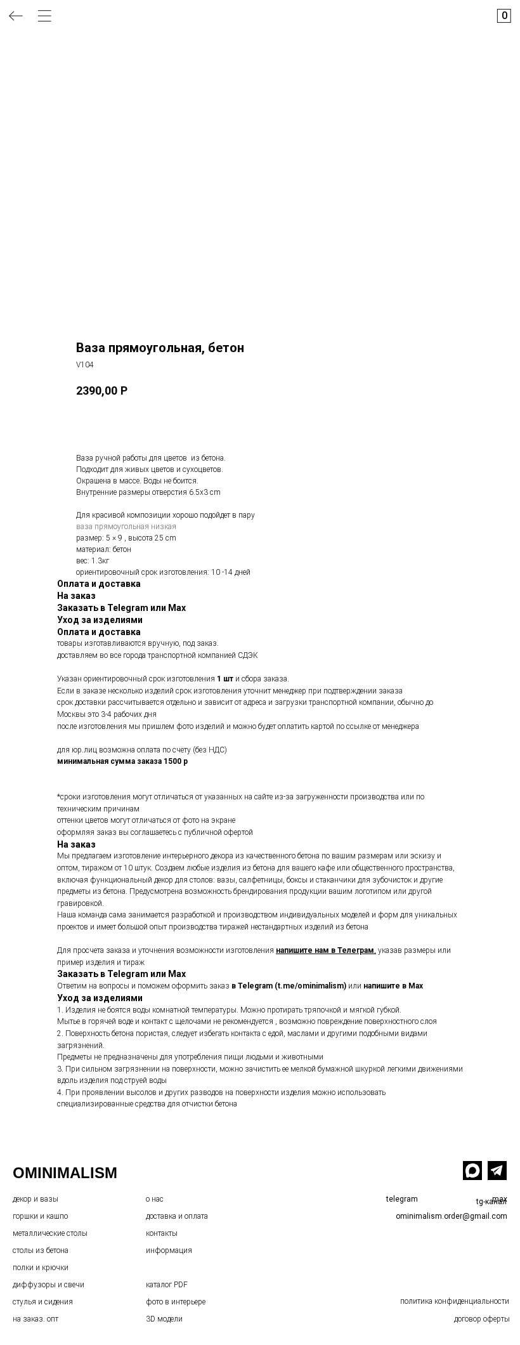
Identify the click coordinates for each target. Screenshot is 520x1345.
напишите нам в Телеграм (325, 950)
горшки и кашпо (40, 1216)
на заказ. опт (35, 1319)
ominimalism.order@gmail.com (451, 1216)
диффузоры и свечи (48, 1284)
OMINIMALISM (65, 1172)
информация (169, 1250)
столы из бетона (40, 1250)
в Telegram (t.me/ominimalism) (288, 985)
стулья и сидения (43, 1301)
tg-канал (491, 1201)
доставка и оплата (177, 1216)
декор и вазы (35, 1199)
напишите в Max (393, 985)
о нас (155, 1199)
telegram (402, 1199)
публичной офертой (218, 832)
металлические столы (50, 1233)
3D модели (164, 1319)
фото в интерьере (175, 1301)
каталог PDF (167, 1284)
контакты (162, 1233)
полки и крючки (40, 1267)
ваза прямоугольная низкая (126, 526)
